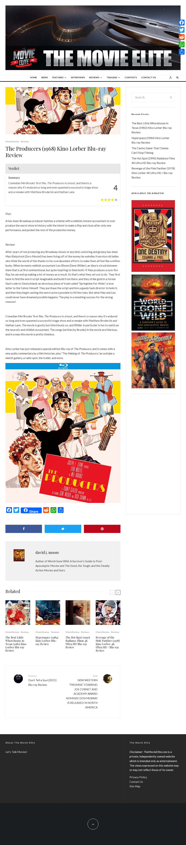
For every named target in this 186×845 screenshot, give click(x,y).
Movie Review (12, 141)
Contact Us (148, 77)
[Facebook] (181, 22)
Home (33, 77)
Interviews (78, 77)
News (44, 77)
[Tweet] (63, 529)
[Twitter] (181, 29)
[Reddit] (181, 37)
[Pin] (102, 529)
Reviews (94, 77)
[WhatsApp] (181, 44)
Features (57, 77)
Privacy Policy (138, 777)
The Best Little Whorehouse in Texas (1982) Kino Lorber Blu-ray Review (15, 644)
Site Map (135, 786)
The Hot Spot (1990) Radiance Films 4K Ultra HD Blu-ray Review (78, 642)
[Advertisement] (153, 454)
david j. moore (47, 552)
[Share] (23, 529)
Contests (131, 77)
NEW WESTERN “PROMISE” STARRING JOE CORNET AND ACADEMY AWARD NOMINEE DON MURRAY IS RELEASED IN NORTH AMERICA (81, 692)
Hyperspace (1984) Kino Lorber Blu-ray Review (47, 641)
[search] (171, 97)
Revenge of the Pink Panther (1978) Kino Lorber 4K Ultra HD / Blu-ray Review (108, 644)
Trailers (112, 77)
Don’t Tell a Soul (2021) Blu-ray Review (42, 680)
